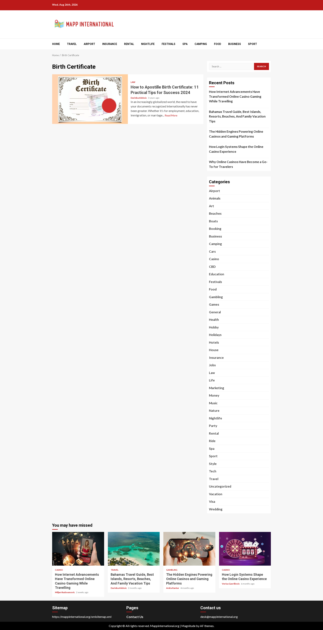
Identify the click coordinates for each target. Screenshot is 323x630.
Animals (214, 198)
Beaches (215, 213)
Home (56, 43)
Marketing (216, 388)
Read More (171, 115)
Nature (214, 411)
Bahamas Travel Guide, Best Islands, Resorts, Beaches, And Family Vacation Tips (237, 116)
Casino (214, 259)
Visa (212, 501)
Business (234, 43)
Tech (212, 471)
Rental (129, 43)
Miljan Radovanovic (65, 592)
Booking (215, 229)
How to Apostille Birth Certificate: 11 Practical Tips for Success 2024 (90, 99)
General (215, 312)
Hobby (214, 327)
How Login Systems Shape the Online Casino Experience (236, 149)
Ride (212, 441)
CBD (212, 267)
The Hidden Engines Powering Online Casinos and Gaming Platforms (236, 134)
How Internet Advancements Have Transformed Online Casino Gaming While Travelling (235, 96)
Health (214, 320)
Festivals (168, 43)
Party (213, 426)
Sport (252, 43)
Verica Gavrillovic (231, 583)
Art (211, 206)
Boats (213, 221)
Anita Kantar (172, 588)
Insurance (109, 43)
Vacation (215, 494)
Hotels (214, 342)
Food (217, 43)
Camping (201, 43)
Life (212, 380)
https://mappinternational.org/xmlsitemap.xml (81, 616)
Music (213, 403)
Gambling (216, 297)
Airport (89, 43)
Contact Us (134, 617)
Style (213, 464)
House (214, 350)
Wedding (215, 509)
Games (214, 304)
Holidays (215, 335)
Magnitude (188, 626)
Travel (72, 43)
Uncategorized (220, 486)
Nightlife (148, 43)
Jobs (212, 365)
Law (133, 82)
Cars (212, 251)
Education (216, 274)
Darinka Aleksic (139, 97)
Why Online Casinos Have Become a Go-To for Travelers (238, 164)
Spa (184, 43)
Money (214, 395)
